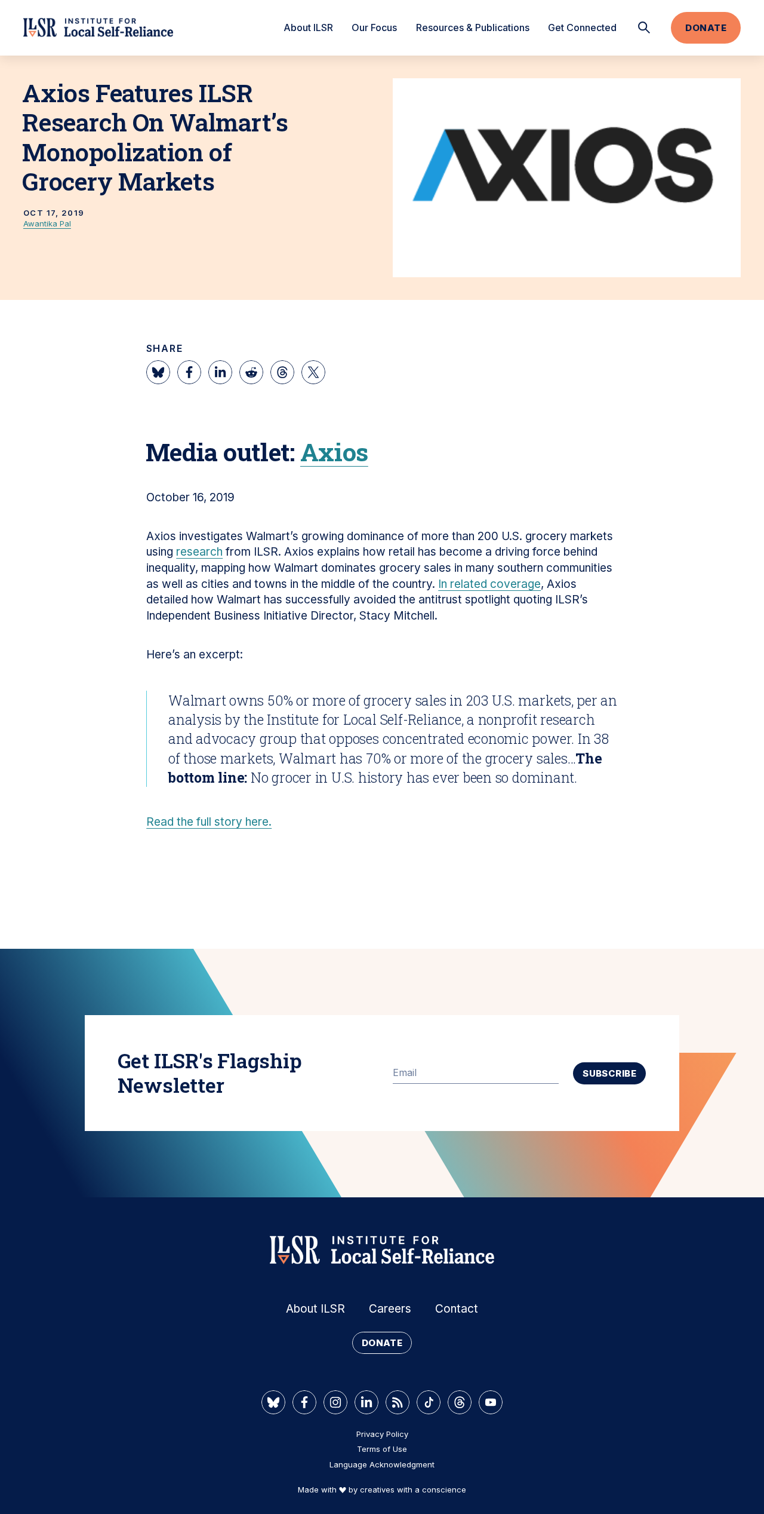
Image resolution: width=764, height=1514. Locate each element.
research (199, 552)
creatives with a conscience (413, 1489)
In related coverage (489, 584)
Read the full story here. (209, 822)
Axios (334, 452)
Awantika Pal (47, 223)
